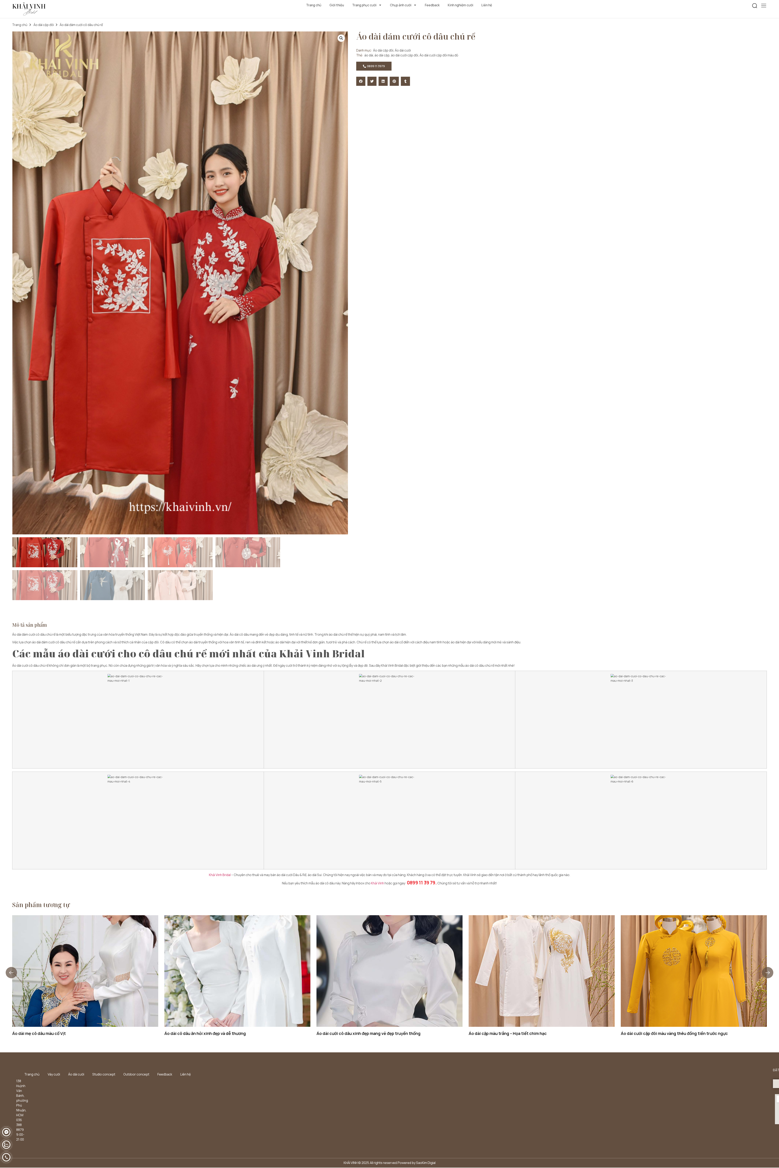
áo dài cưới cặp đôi (404, 55)
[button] (754, 6)
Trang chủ (313, 5)
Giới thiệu (336, 5)
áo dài (368, 55)
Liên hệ (486, 5)
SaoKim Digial (426, 1162)
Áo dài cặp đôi (43, 25)
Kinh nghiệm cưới (460, 5)
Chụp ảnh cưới (400, 5)
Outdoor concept (136, 1074)
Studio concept (103, 1074)
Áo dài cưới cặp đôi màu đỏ (439, 55)
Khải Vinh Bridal (220, 875)
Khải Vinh (377, 883)
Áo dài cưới (403, 50)
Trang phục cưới (364, 5)
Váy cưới (54, 1074)
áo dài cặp (382, 55)
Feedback (432, 5)
